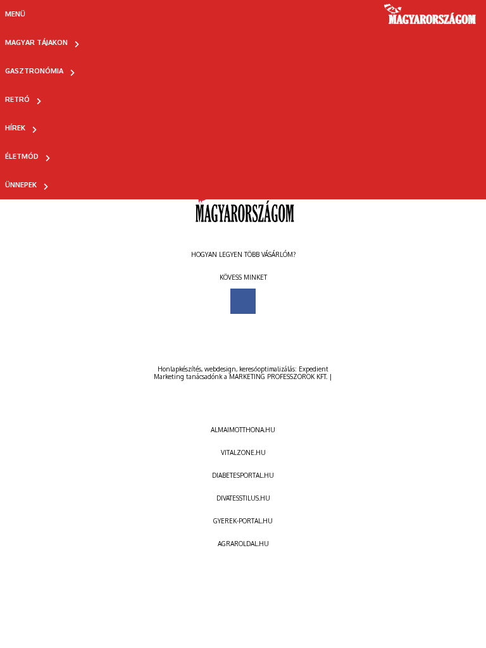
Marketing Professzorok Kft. (278, 376)
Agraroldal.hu (243, 543)
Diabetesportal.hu (243, 475)
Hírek (15, 127)
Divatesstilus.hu (243, 498)
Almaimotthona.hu (243, 429)
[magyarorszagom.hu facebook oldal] (243, 301)
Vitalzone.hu (243, 452)
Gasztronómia (34, 70)
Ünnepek (21, 184)
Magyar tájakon (36, 42)
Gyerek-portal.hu (243, 521)
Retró (17, 99)
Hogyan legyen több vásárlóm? (243, 254)
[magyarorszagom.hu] (431, 18)
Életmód (22, 156)
